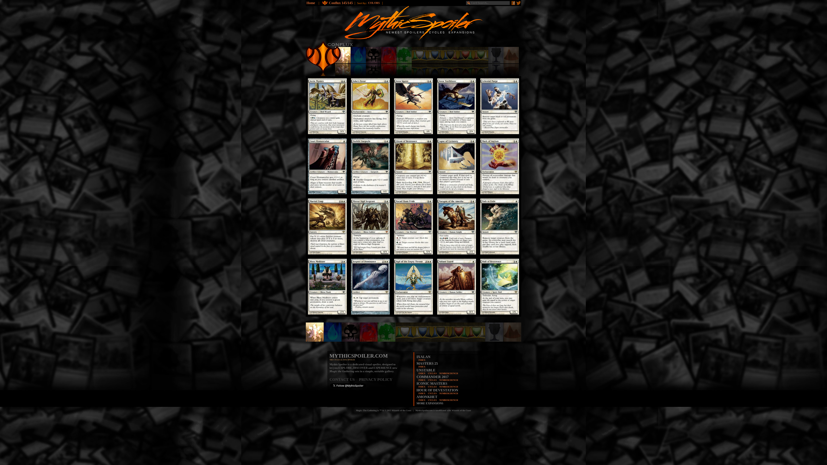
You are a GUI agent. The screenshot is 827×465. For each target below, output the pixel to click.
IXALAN (424, 357)
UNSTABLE (426, 370)
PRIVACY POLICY (375, 379)
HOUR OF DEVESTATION (437, 390)
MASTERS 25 (427, 363)
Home (310, 3)
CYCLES (432, 373)
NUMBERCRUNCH (448, 373)
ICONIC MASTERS (432, 383)
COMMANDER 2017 (433, 377)
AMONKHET (427, 397)
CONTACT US (344, 379)
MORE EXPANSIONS (430, 403)
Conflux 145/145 (341, 3)
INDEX (421, 360)
